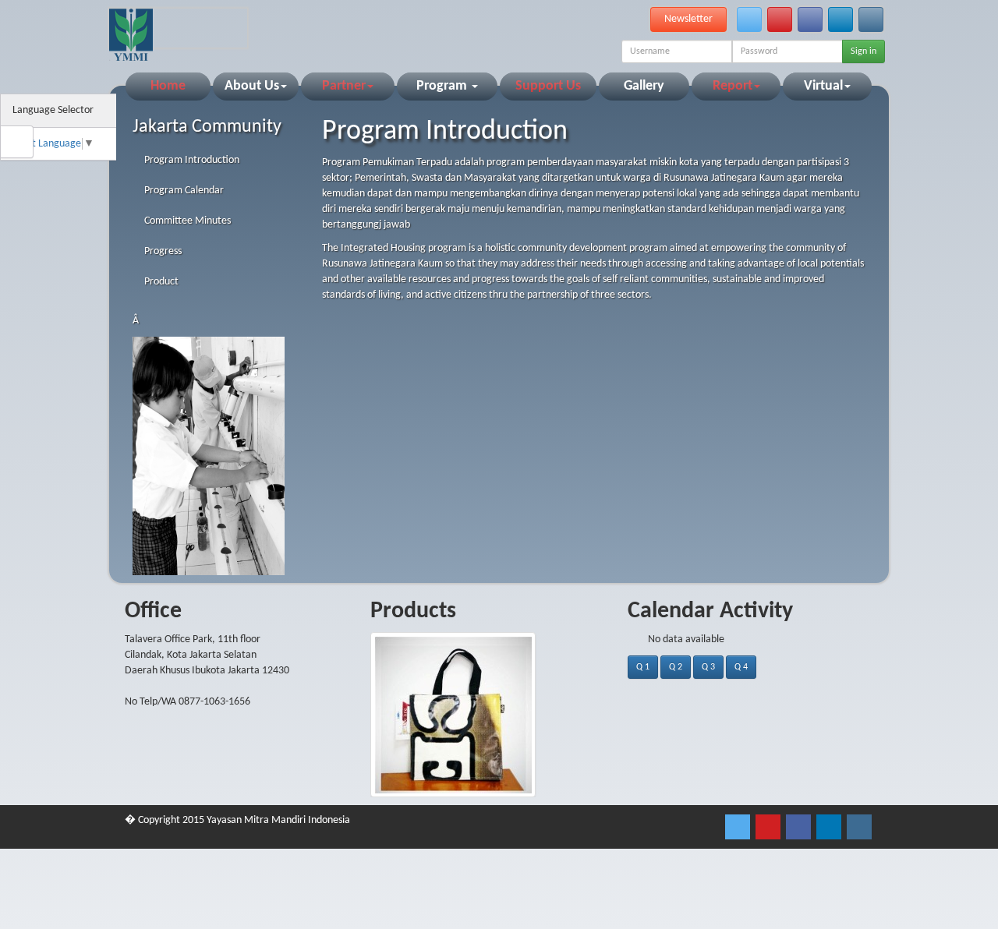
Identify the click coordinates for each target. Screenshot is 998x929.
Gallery (644, 86)
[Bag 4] (499, 714)
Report (732, 86)
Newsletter (688, 19)
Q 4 (741, 667)
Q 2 (675, 667)
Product (161, 282)
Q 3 (708, 667)
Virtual (823, 86)
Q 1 (642, 667)
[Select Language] (99, 110)
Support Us (548, 86)
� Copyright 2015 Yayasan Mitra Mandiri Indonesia (237, 820)
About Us (252, 86)
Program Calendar (184, 190)
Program (443, 86)
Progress (163, 251)
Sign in (863, 51)
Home (168, 86)
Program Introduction (191, 160)
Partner (344, 86)
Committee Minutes (187, 221)
